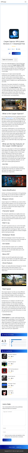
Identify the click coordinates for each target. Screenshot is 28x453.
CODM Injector (9, 118)
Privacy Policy (12, 447)
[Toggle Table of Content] (14, 60)
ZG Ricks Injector (12, 354)
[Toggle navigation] (25, 2)
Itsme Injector (11, 376)
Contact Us (18, 447)
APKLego (3, 2)
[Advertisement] (14, 15)
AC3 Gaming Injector (13, 369)
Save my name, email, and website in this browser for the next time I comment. (15, 436)
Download (17, 53)
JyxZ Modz (10, 391)
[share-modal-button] (9, 53)
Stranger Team (12, 383)
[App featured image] (4, 356)
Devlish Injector (12, 361)
